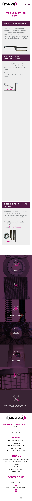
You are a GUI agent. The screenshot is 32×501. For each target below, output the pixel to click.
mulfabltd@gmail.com (15, 488)
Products (16, 443)
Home (16, 437)
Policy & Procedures (16, 450)
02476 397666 (16, 482)
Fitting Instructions (16, 445)
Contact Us (16, 448)
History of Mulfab (16, 440)
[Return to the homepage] (9, 4)
